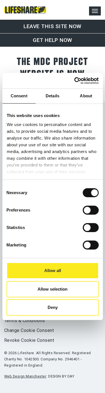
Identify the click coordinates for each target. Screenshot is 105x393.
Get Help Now (52, 40)
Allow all (52, 270)
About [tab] (86, 95)
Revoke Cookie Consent (29, 340)
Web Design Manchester (25, 376)
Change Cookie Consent (29, 330)
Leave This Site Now (52, 26)
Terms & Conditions (24, 320)
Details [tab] (52, 95)
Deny (53, 307)
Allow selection (52, 289)
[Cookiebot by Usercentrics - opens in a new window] (75, 80)
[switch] (91, 210)
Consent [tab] (19, 95)
